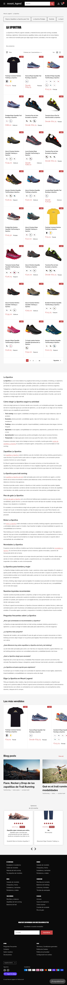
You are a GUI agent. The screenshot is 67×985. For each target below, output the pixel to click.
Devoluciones (7, 954)
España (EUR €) (8, 962)
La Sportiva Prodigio (39, 19)
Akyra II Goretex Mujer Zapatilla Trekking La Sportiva (31, 229)
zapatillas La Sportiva (12, 455)
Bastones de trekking (43, 885)
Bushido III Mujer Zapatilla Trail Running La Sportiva (52, 76)
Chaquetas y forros (42, 868)
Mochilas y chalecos (13, 899)
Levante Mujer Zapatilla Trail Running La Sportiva (53, 191)
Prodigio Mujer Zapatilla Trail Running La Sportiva (13, 116)
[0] (62, 4)
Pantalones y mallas (43, 873)
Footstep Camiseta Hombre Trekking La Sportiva (13, 76)
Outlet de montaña (12, 868)
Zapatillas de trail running (14, 902)
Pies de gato (40, 910)
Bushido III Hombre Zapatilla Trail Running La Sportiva (53, 303)
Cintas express (41, 904)
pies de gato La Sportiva (13, 499)
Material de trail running (14, 870)
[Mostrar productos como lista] (60, 52)
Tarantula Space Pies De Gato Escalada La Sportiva (52, 116)
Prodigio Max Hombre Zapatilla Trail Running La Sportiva (12, 229)
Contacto (6, 949)
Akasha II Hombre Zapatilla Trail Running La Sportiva (13, 191)
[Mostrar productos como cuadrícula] (57, 52)
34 (39, 360)
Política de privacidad (43, 952)
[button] (32, 849)
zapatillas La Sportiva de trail (14, 477)
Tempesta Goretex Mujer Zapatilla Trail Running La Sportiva (12, 266)
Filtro (10, 52)
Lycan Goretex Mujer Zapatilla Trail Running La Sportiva (32, 153)
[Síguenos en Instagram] (8, 970)
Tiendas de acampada (43, 890)
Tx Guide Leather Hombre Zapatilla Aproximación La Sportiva (32, 342)
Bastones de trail (12, 904)
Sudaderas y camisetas (43, 870)
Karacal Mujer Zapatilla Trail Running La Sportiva (33, 76)
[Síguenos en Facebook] (4, 970)
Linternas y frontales (43, 887)
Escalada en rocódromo (14, 865)
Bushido (51, 19)
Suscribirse (46, 932)
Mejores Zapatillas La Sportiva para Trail (17, 19)
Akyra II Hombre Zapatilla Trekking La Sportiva (32, 191)
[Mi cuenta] (58, 4)
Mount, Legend (7, 13)
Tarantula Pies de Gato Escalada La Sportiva (31, 116)
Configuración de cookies (44, 954)
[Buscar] (52, 4)
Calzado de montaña (43, 865)
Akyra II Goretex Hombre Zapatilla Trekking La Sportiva (12, 153)
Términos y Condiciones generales (47, 946)
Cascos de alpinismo (43, 902)
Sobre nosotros (8, 952)
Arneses (39, 899)
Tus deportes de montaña (14, 873)
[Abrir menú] (4, 3)
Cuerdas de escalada (43, 907)
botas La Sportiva (11, 523)
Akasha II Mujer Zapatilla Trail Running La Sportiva (12, 341)
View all (61, 756)
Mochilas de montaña (43, 882)
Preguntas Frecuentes (10, 946)
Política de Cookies (42, 949)
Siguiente (56, 360)
